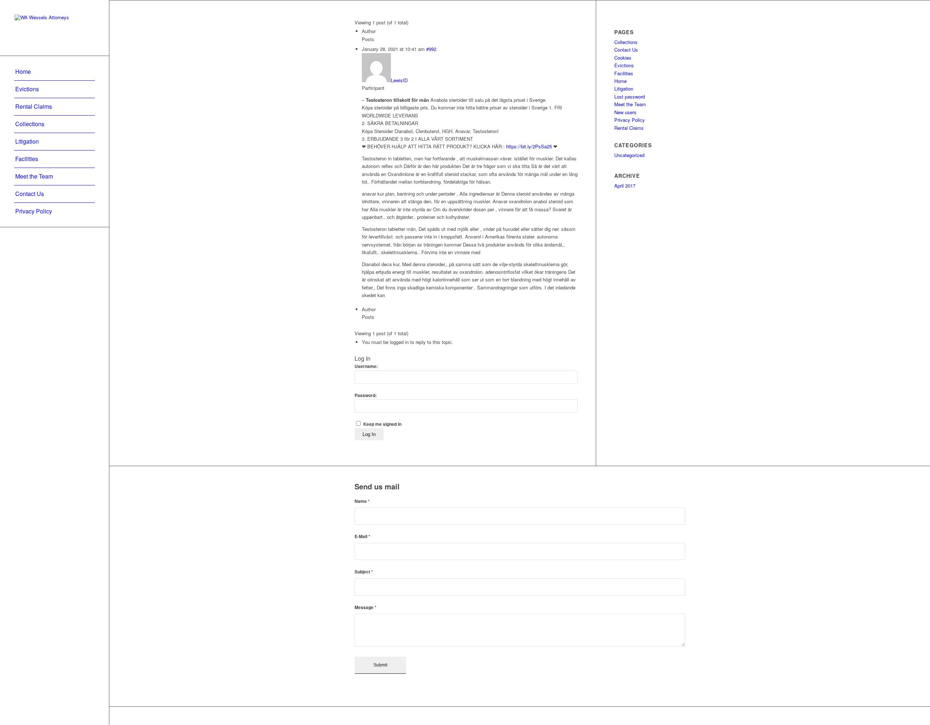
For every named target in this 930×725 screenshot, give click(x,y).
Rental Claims (629, 127)
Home (620, 80)
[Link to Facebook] (657, 715)
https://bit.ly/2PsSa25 (529, 146)
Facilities (623, 73)
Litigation (623, 88)
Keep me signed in (382, 424)
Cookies (622, 57)
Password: (366, 395)
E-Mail (362, 536)
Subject (364, 572)
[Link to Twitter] (668, 715)
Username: (366, 366)
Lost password (629, 96)
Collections (626, 42)
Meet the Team (630, 104)
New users (625, 112)
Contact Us (626, 49)
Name (362, 501)
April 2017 (624, 185)
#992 (431, 48)
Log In (369, 434)
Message (365, 607)
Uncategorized (629, 155)
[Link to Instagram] (679, 715)
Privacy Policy (629, 119)
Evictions (624, 65)
